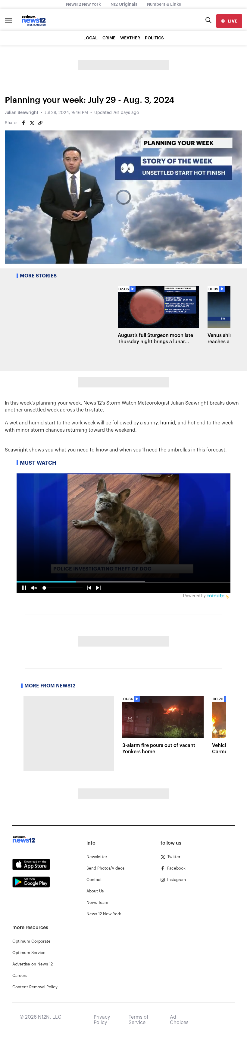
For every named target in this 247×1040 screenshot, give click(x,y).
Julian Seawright (21, 113)
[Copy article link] (40, 123)
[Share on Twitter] (32, 123)
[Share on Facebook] (23, 123)
